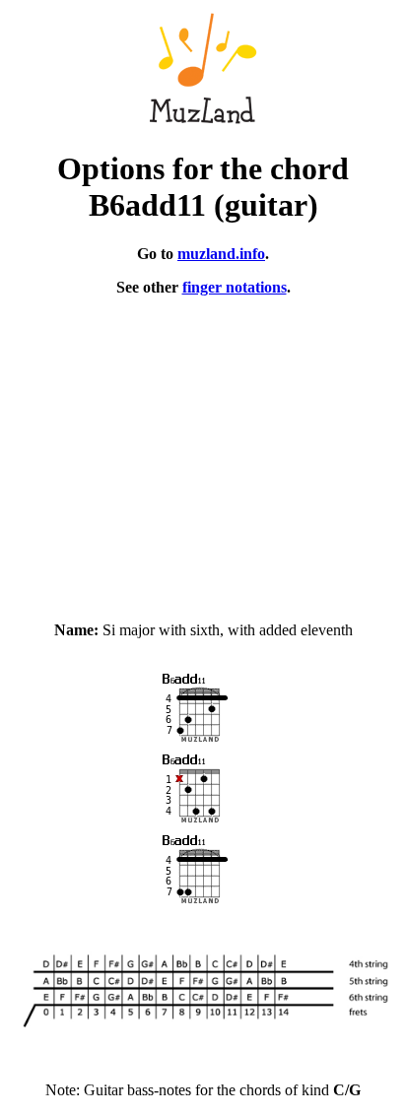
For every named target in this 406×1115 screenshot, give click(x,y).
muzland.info (221, 253)
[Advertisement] (203, 450)
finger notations (234, 287)
